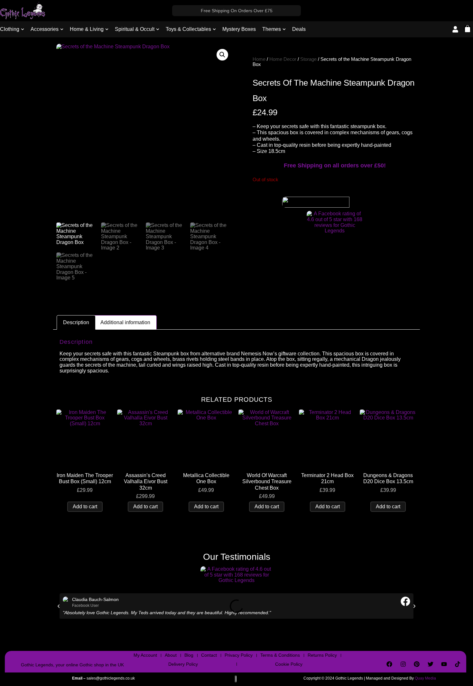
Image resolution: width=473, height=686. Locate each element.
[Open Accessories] (61, 29)
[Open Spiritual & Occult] (157, 29)
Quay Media (425, 678)
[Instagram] (403, 664)
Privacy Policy (239, 655)
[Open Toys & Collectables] (214, 29)
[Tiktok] (457, 664)
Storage (308, 59)
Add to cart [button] (85, 506)
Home (259, 59)
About (171, 655)
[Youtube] (444, 664)
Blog (188, 655)
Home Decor (282, 59)
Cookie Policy (288, 664)
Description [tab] (76, 322)
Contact (209, 655)
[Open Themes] (284, 29)
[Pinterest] (417, 664)
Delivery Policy (183, 664)
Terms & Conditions (280, 655)
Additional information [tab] (125, 322)
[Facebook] (389, 664)
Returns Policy (322, 655)
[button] (222, 55)
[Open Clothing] (22, 29)
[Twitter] (430, 664)
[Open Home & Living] (106, 29)
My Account (145, 655)
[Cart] (467, 29)
